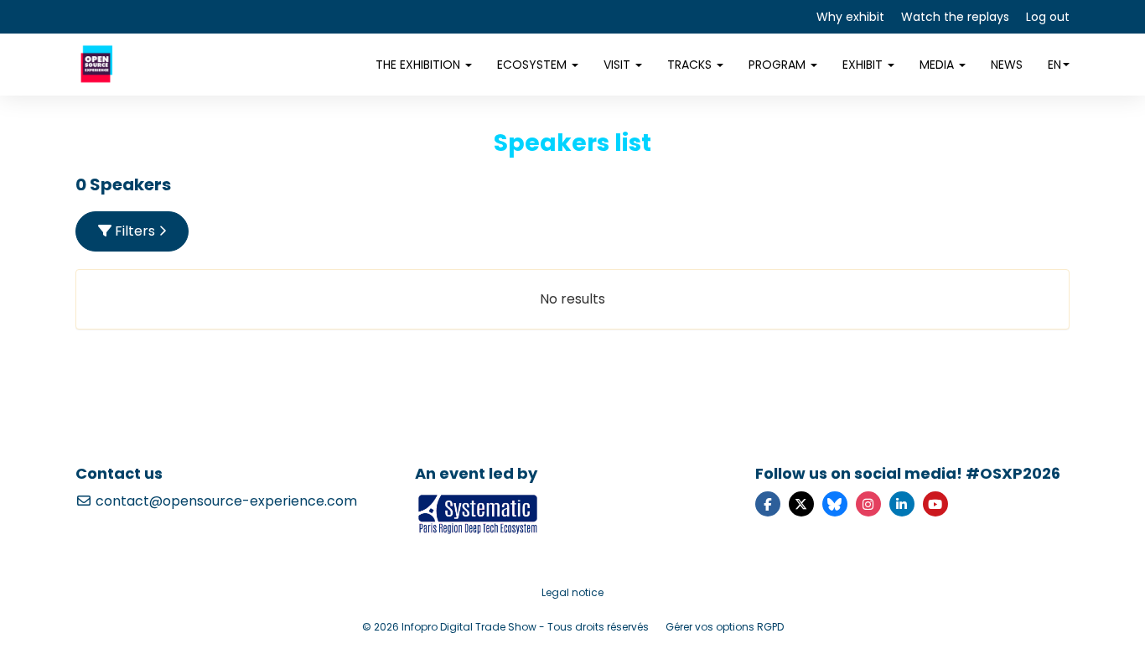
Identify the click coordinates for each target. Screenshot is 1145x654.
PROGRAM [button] (779, 64)
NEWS (1007, 64)
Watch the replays (955, 16)
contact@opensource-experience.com (224, 501)
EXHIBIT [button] (864, 64)
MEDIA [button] (938, 64)
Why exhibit (850, 16)
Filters (134, 231)
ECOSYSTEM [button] (533, 64)
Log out (1048, 16)
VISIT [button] (619, 64)
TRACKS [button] (691, 64)
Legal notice (572, 592)
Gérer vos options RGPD (725, 627)
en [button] (1054, 64)
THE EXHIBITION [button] (420, 64)
